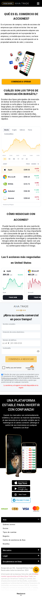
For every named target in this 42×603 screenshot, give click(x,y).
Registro (6, 536)
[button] (21, 520)
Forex (30, 130)
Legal (5, 556)
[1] (36, 570)
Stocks (6, 130)
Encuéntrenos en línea (12, 562)
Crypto (14, 130)
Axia (4, 520)
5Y (22, 159)
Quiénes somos (9, 524)
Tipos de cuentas (9, 532)
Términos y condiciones (25, 376)
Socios (5, 528)
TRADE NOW (13, 297)
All (26, 159)
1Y (18, 159)
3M (14, 159)
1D (5, 159)
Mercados (7, 550)
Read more (21, 593)
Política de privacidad (9, 378)
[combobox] (5, 343)
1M (9, 159)
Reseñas (6, 544)
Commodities (8, 134)
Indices (22, 130)
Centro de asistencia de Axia (14, 540)
